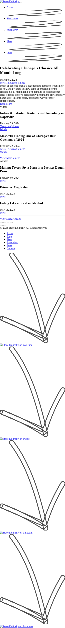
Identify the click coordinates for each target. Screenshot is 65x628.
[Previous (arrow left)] (1, 225)
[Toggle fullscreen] (8, 222)
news (3, 82)
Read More (6, 103)
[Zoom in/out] (11, 222)
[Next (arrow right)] (4, 225)
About (10, 233)
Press (9, 245)
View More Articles (10, 218)
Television (11, 82)
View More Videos (10, 158)
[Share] (4, 222)
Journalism (12, 242)
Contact (11, 248)
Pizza (9, 239)
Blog (9, 236)
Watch (3, 129)
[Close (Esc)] (1, 222)
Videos (21, 82)
